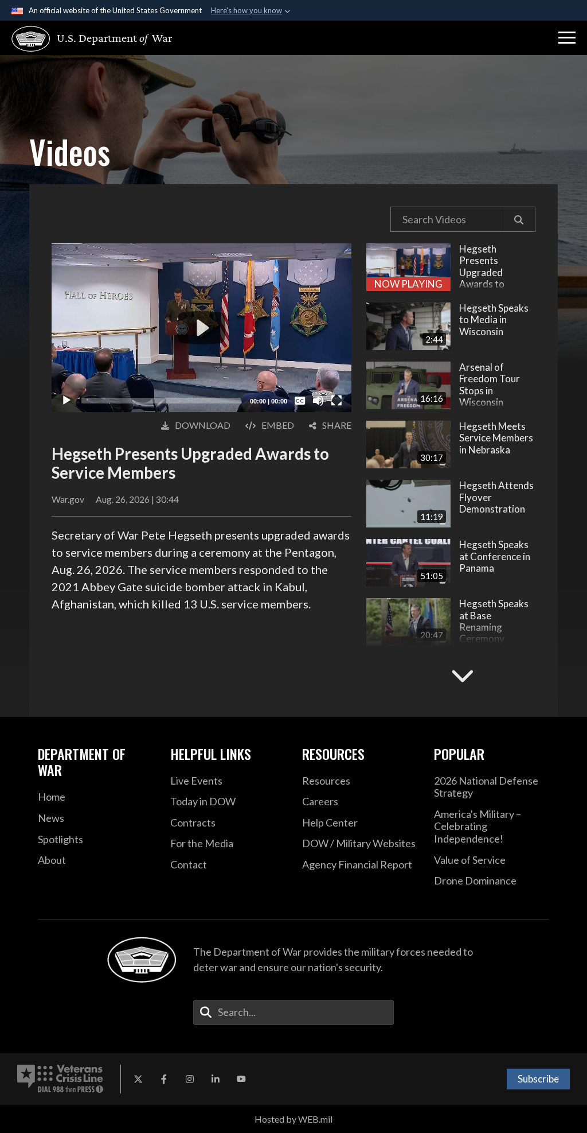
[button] (567, 38)
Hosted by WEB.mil (293, 1118)
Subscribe (538, 1079)
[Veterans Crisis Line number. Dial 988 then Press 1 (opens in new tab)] (60, 1079)
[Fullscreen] (336, 400)
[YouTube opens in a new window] (241, 1079)
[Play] (66, 400)
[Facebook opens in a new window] (164, 1079)
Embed (277, 425)
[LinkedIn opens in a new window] (215, 1079)
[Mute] (318, 400)
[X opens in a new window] (138, 1079)
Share (336, 425)
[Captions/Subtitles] (300, 400)
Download (202, 425)
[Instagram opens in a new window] (189, 1079)
